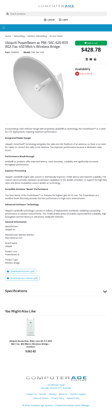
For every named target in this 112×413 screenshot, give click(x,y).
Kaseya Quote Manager (78, 405)
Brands (42, 394)
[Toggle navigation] (3, 27)
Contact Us (31, 394)
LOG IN (51, 19)
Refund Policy (73, 398)
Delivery (52, 394)
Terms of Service (41, 398)
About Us (63, 394)
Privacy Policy (57, 398)
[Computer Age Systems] (56, 6)
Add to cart (92, 43)
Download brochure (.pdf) (22, 271)
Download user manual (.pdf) (24, 278)
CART (65, 19)
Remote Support (78, 394)
